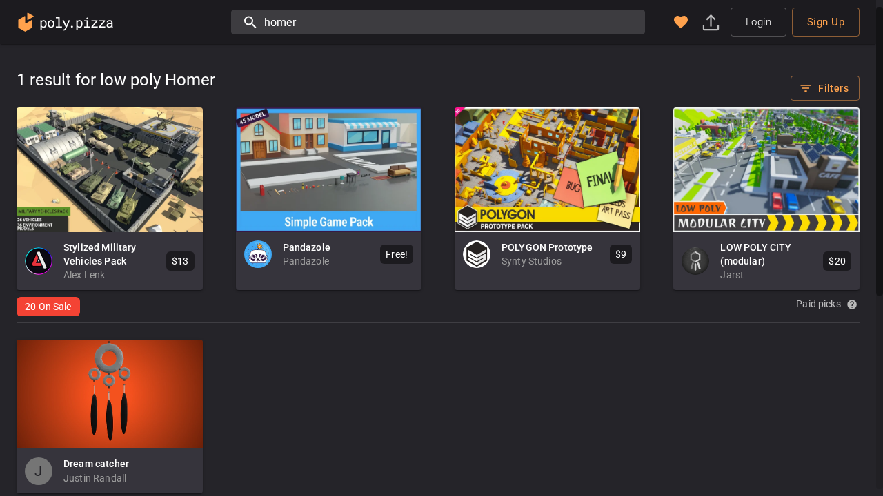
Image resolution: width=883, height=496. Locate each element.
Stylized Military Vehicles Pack (100, 254)
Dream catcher (96, 463)
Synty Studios (532, 261)
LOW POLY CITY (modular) (755, 254)
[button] (681, 22)
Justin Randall (94, 478)
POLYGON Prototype (547, 247)
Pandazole (306, 247)
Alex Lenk (84, 274)
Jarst (732, 274)
